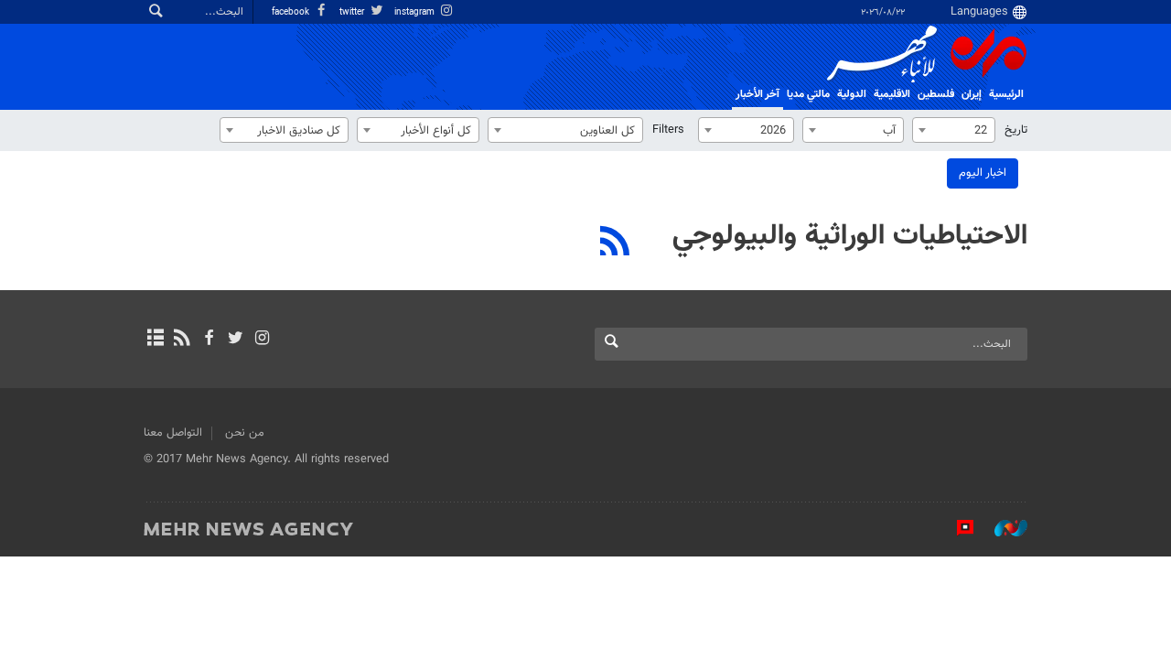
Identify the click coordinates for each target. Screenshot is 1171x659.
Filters (668, 130)
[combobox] (953, 130)
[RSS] (615, 243)
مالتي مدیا (808, 94)
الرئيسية (1006, 94)
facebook (292, 12)
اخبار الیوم (982, 173)
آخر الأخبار (757, 94)
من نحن (244, 433)
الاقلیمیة (892, 94)
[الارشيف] (155, 339)
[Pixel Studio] (956, 528)
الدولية (851, 94)
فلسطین (936, 94)
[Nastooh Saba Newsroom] (1001, 528)
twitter (353, 12)
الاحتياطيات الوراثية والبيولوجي (849, 236)
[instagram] (262, 339)
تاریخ (1015, 130)
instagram (415, 12)
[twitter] (235, 339)
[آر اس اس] (181, 339)
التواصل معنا (173, 433)
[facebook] (208, 339)
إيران (972, 94)
